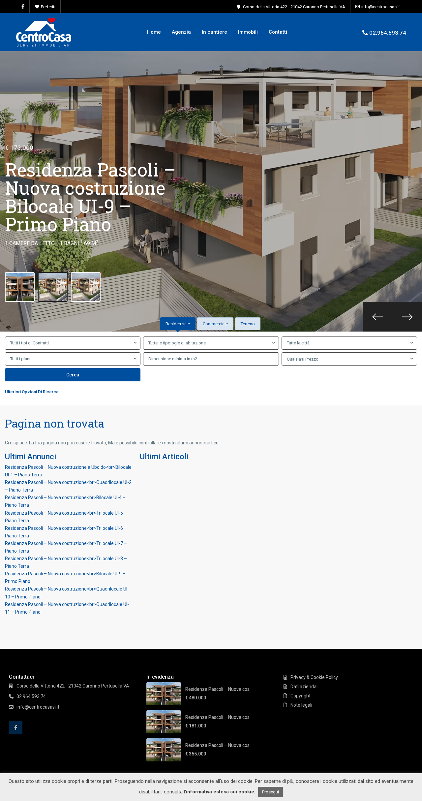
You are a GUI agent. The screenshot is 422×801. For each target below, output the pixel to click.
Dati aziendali (304, 686)
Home (154, 32)
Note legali (301, 705)
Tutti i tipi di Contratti (29, 342)
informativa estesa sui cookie (220, 792)
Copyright (300, 695)
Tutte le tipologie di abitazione (177, 342)
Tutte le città (298, 342)
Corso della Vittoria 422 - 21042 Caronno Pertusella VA (294, 6)
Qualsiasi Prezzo (302, 359)
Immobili (248, 32)
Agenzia (181, 32)
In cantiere (214, 32)
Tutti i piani (20, 358)
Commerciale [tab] (215, 323)
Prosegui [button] (270, 791)
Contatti (278, 32)
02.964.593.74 (387, 32)
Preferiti (48, 6)
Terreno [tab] (248, 323)
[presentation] (377, 317)
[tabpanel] (211, 367)
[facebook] (23, 6)
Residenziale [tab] (178, 323)
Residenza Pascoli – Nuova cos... (219, 689)
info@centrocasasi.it (381, 6)
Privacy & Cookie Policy (314, 677)
